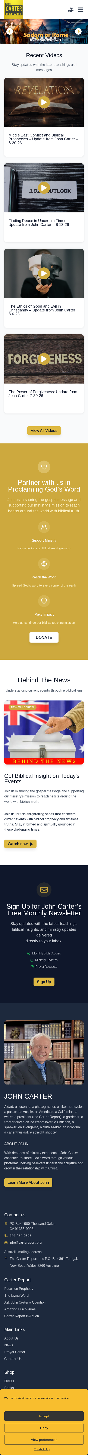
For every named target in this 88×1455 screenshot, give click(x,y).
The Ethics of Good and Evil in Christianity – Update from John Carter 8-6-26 (42, 310)
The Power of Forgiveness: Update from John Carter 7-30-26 (43, 394)
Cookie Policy (42, 1449)
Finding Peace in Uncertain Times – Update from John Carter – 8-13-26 (39, 223)
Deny (44, 1428)
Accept (44, 1416)
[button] (23, 707)
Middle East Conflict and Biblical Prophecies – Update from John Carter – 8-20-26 (43, 139)
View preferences (44, 1440)
